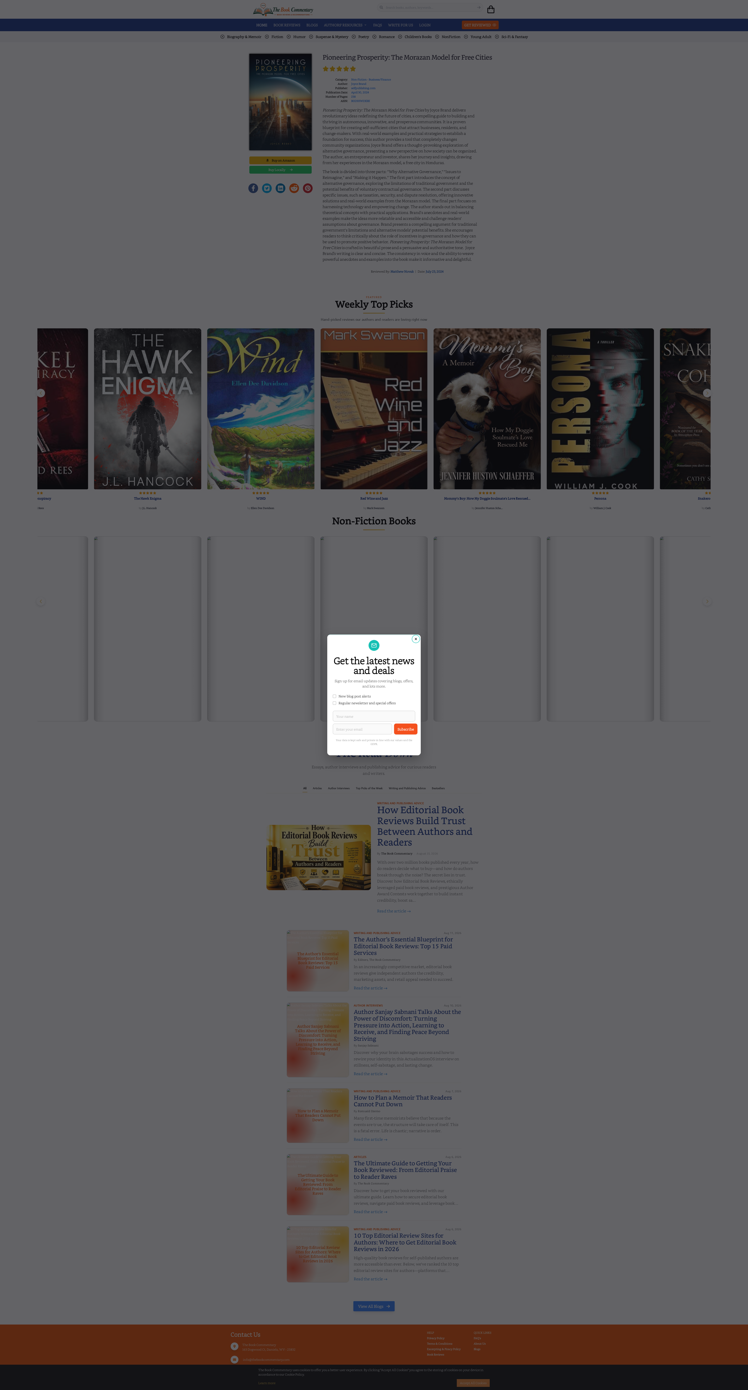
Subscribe (406, 729)
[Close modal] (416, 639)
